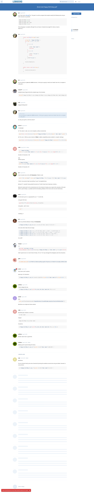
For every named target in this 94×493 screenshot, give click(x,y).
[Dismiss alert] (29, 490)
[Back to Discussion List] (2, 2)
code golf (27, 15)
